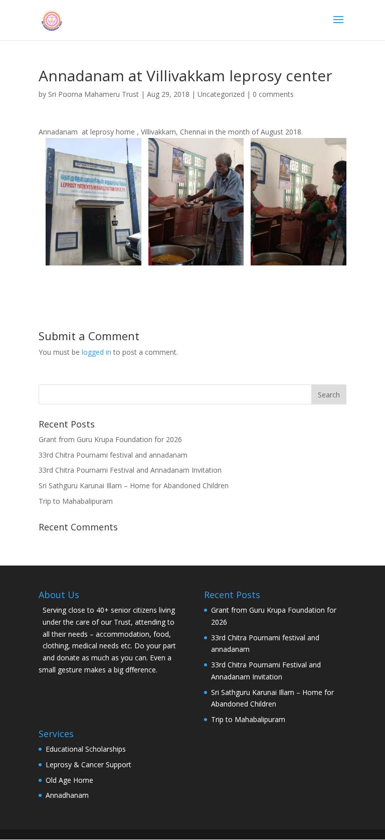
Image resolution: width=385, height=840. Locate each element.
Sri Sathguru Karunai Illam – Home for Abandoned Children (134, 485)
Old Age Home (69, 780)
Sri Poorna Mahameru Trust (93, 94)
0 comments (273, 94)
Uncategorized (221, 94)
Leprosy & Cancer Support (88, 764)
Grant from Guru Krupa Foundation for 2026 (110, 439)
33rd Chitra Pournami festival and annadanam (113, 455)
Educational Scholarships (86, 749)
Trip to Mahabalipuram (76, 501)
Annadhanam (67, 795)
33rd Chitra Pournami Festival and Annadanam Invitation (130, 470)
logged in (96, 352)
